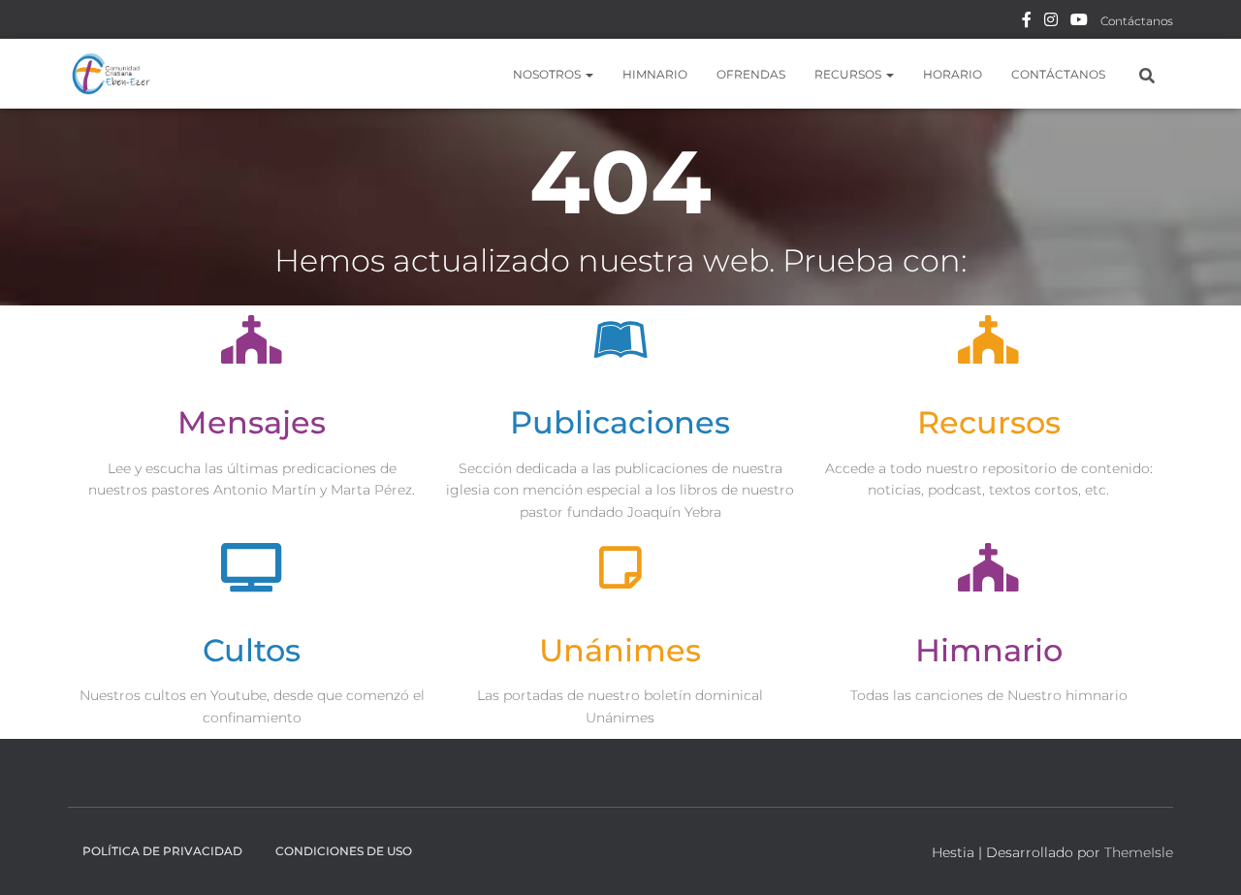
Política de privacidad (162, 851)
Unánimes (620, 650)
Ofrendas (750, 74)
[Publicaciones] (620, 339)
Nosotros (548, 74)
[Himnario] (989, 567)
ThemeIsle (1138, 852)
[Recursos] (989, 339)
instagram (1051, 22)
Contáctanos (1136, 21)
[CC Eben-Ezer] (111, 73)
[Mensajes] (252, 339)
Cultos (252, 650)
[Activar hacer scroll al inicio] (1202, 856)
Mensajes (251, 422)
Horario (952, 74)
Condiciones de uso (343, 851)
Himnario (654, 74)
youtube (1079, 22)
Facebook (1027, 22)
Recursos (849, 74)
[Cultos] (252, 567)
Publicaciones (620, 422)
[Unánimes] (620, 567)
